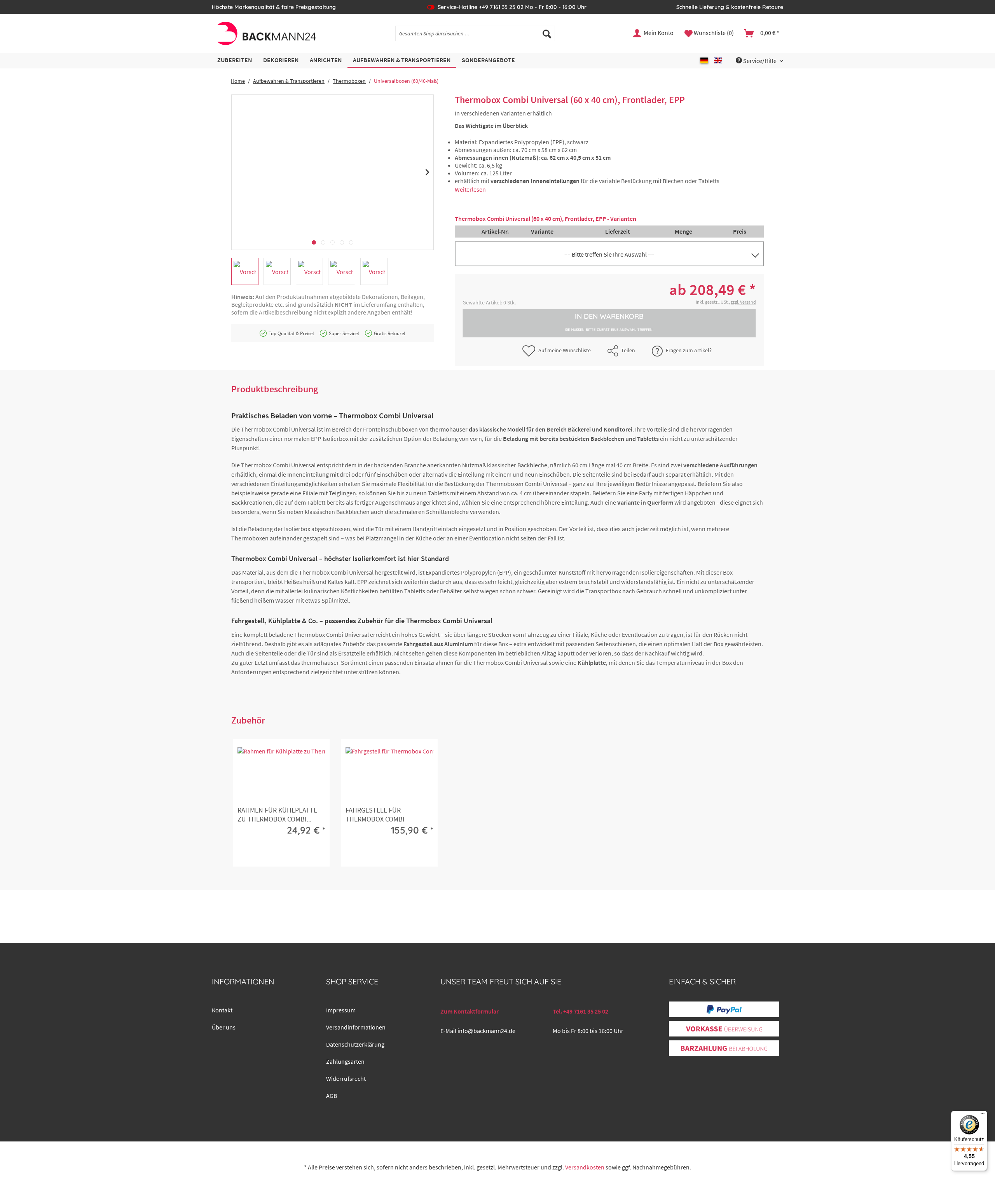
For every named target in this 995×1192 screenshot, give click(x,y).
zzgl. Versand (743, 302)
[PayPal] (724, 1009)
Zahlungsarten (345, 1061)
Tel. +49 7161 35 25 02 (580, 1011)
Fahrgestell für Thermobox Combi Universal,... (375, 815)
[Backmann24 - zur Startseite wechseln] (266, 33)
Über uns (224, 1027)
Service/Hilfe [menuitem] (760, 61)
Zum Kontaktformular (469, 1011)
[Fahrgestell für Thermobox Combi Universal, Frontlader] (389, 774)
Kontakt (222, 1010)
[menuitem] (475, 33)
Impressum (341, 1010)
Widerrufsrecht (346, 1078)
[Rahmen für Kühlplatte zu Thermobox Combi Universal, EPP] (281, 774)
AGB (331, 1095)
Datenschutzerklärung (355, 1044)
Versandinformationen (356, 1027)
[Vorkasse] (724, 1029)
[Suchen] (547, 33)
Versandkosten (584, 1167)
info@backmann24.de (486, 1031)
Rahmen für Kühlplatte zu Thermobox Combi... (277, 814)
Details (280, 854)
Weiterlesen (470, 189)
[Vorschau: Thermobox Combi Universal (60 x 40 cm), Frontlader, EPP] (244, 271)
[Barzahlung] (724, 1048)
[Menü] (982, 1115)
